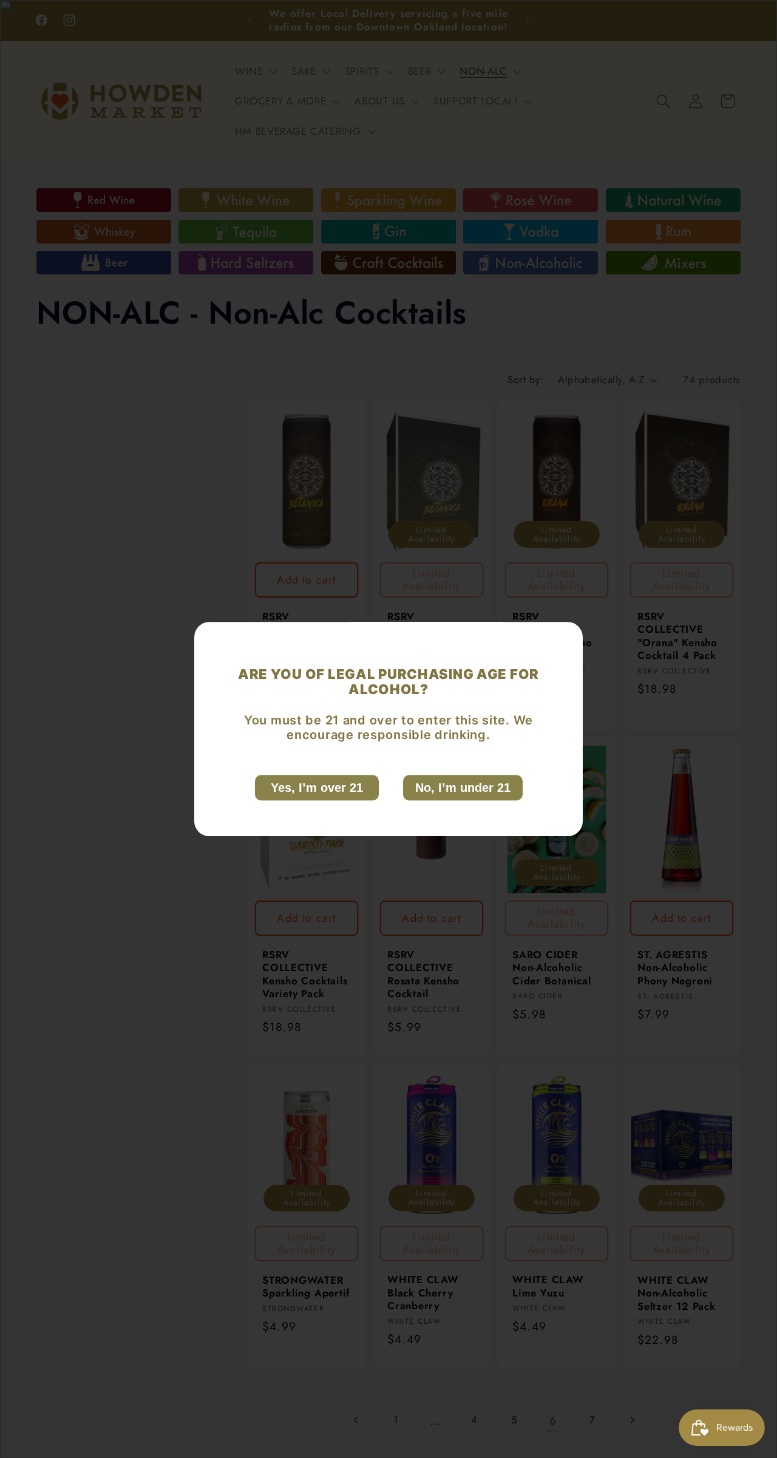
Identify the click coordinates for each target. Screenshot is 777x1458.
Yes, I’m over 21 (317, 787)
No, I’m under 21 (463, 787)
